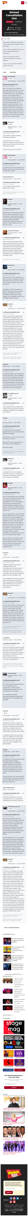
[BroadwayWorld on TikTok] (21, 1198)
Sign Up (9, 1192)
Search (18, 27)
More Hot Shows (8, 1070)
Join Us (22, 1205)
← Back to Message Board (10, 32)
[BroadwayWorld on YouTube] (14, 1201)
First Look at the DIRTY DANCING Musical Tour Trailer (19, 1001)
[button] (22, 2)
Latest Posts (18, 21)
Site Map (20, 1206)
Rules (19, 29)
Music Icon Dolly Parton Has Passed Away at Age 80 (13, 1123)
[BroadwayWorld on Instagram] (14, 1198)
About (12, 1205)
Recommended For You (9, 934)
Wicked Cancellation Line (10, 84)
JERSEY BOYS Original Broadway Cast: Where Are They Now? (12, 1138)
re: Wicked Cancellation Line (11, 131)
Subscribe (13, 72)
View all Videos (7, 1015)
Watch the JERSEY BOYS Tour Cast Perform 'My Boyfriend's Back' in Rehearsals (19, 982)
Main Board (10, 21)
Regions (15, 1206)
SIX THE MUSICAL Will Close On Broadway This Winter (12, 1153)
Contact (17, 1205)
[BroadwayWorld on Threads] (10, 1201)
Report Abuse (12, 29)
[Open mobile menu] (26, 2)
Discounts (19, 1070)
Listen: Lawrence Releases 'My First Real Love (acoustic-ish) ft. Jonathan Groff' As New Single (13, 44)
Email (4, 72)
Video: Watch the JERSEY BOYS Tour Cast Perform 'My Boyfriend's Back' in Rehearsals (13, 51)
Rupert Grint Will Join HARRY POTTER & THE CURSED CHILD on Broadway (13, 1109)
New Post (12, 27)
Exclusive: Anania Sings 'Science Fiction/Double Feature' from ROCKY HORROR (12, 58)
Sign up (14, 1087)
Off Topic (14, 24)
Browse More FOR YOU (13, 974)
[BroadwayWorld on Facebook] (10, 1198)
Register (14, 2)
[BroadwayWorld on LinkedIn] (17, 1198)
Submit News (8, 1206)
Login (19, 2)
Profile (10, 78)
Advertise (6, 1205)
